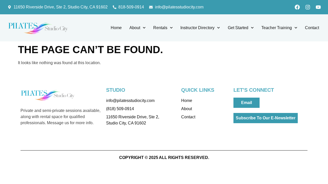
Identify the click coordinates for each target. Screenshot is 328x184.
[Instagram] (307, 7)
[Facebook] (297, 7)
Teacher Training (276, 28)
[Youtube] (318, 7)
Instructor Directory (197, 28)
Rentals (160, 28)
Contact (312, 28)
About (134, 28)
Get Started (238, 28)
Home (116, 28)
